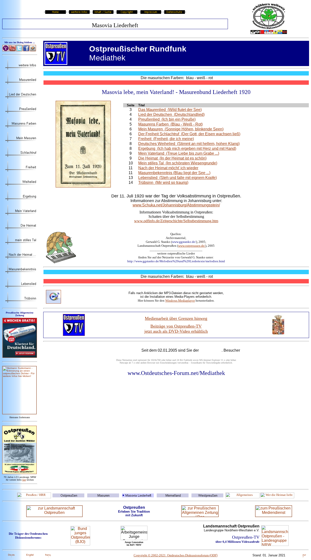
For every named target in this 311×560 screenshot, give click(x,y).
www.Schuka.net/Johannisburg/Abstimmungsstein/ (176, 205)
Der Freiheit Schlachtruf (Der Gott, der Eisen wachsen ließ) (189, 134)
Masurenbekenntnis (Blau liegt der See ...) (174, 173)
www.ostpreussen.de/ (191, 245)
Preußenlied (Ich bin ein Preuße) (167, 119)
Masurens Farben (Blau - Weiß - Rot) (170, 124)
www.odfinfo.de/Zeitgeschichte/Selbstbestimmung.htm (176, 221)
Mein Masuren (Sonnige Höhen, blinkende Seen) (181, 129)
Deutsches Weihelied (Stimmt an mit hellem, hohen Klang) (189, 144)
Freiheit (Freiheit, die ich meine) (166, 139)
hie (24, 479)
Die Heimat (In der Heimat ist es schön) (172, 158)
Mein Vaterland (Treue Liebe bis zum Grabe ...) (178, 153)
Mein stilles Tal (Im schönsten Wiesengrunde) (177, 163)
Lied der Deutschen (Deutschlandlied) (171, 114)
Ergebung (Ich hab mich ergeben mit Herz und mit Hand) (187, 148)
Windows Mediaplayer (180, 300)
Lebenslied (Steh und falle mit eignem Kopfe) (177, 178)
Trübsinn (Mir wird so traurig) (163, 182)
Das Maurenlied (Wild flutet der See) (170, 110)
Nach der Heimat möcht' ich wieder (168, 168)
